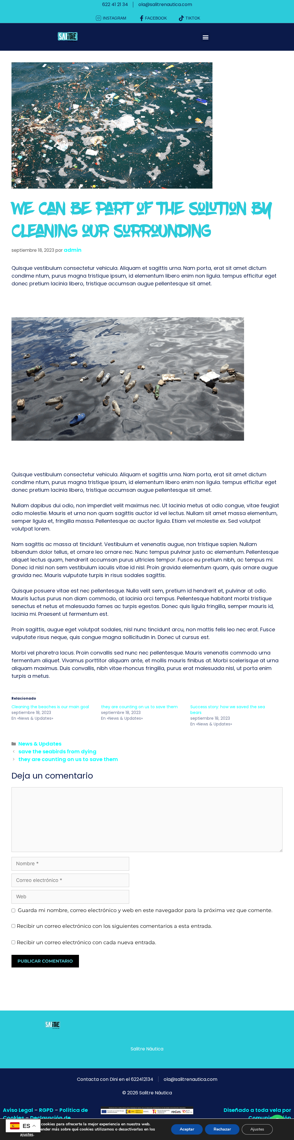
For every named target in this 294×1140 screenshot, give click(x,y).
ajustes (26, 1134)
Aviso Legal (18, 1110)
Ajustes (257, 1129)
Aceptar (187, 1129)
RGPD (46, 1110)
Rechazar (222, 1129)
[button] (205, 37)
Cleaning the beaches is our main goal (50, 707)
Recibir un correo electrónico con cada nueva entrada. (86, 942)
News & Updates (39, 743)
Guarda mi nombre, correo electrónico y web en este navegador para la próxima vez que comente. (145, 910)
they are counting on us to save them (139, 707)
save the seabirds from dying (57, 751)
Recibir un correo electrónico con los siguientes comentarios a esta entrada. (114, 926)
